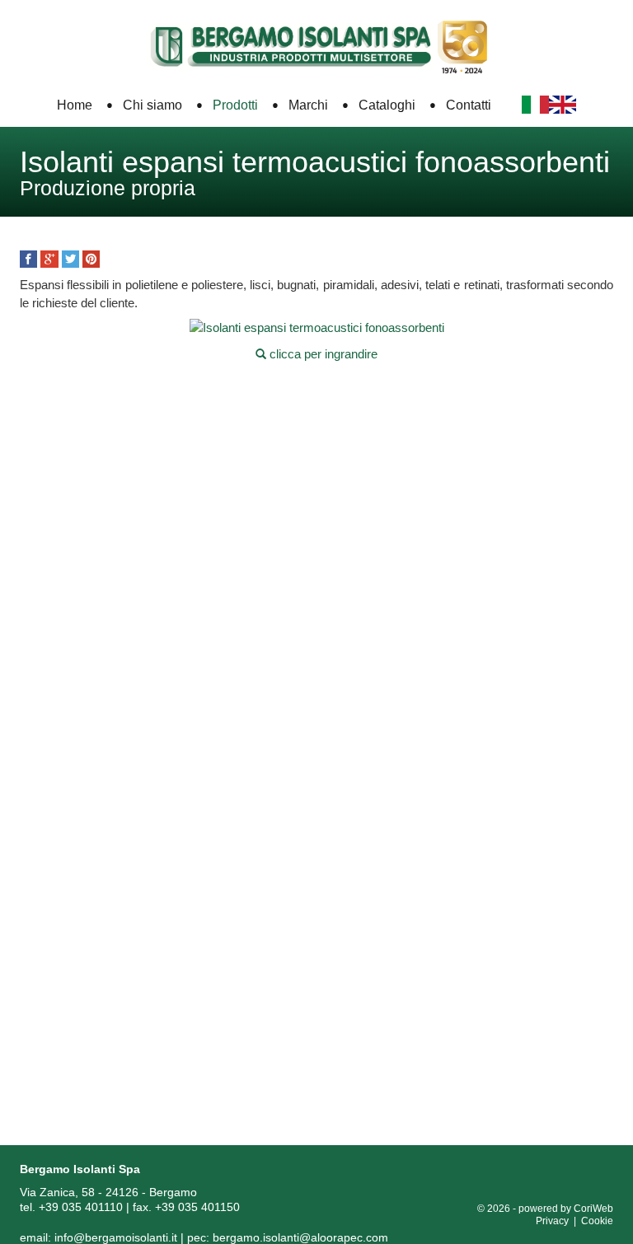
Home (74, 105)
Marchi (308, 105)
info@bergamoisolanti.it (115, 1237)
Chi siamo (152, 105)
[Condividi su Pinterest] (91, 259)
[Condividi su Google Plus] (49, 259)
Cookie (597, 1221)
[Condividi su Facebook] (28, 259)
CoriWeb (593, 1208)
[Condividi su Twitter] (70, 259)
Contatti (468, 105)
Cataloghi (387, 105)
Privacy (552, 1221)
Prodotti (235, 105)
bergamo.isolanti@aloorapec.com (300, 1237)
